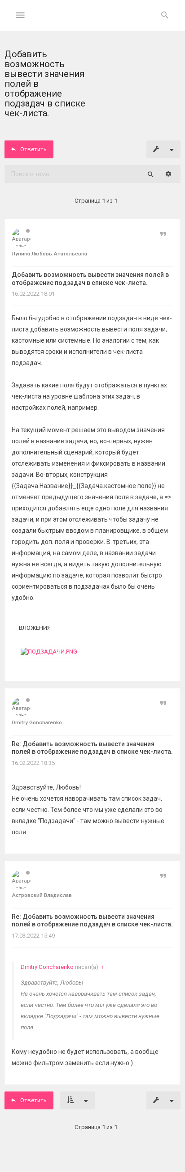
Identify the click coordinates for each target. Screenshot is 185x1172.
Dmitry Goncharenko (47, 967)
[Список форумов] (92, 22)
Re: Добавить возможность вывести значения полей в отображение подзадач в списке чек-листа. (92, 748)
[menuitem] (165, 15)
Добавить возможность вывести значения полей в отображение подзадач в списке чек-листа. (90, 278)
